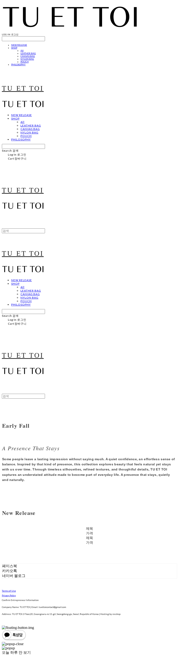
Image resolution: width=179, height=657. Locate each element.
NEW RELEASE (19, 44)
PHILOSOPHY (18, 64)
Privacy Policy (9, 595)
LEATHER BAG (28, 53)
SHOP (14, 47)
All (22, 50)
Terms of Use (9, 590)
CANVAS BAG (28, 56)
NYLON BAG (27, 58)
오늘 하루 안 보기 (16, 652)
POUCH (25, 61)
